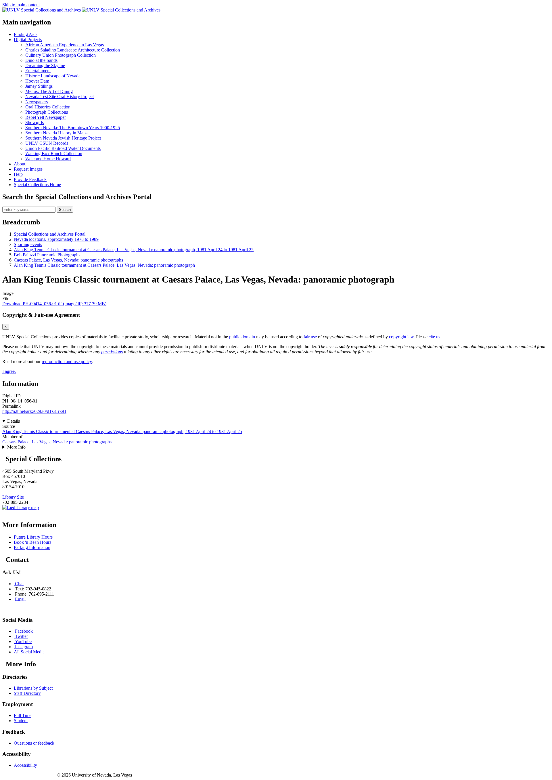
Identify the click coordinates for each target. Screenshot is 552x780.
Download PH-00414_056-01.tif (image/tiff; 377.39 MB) (54, 303)
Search (65, 209)
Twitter (21, 636)
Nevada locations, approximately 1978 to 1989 (56, 239)
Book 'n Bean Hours (32, 542)
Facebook (24, 631)
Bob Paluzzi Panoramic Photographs (47, 254)
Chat (19, 583)
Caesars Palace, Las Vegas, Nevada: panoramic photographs (68, 260)
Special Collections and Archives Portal (49, 234)
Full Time (22, 715)
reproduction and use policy (67, 361)
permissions (112, 351)
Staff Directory (27, 693)
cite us (434, 336)
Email (20, 599)
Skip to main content (21, 4)
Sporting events (28, 244)
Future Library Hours (33, 537)
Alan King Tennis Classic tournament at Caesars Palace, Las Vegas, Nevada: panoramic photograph (104, 265)
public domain (242, 336)
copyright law (401, 336)
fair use (310, 336)
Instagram (24, 646)
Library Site (14, 497)
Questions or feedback (34, 743)
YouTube (23, 641)
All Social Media (29, 651)
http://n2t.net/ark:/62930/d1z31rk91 (34, 411)
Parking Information (32, 547)
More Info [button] (16, 447)
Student (21, 720)
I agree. (9, 371)
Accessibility (25, 765)
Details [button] (13, 421)
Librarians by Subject (33, 688)
